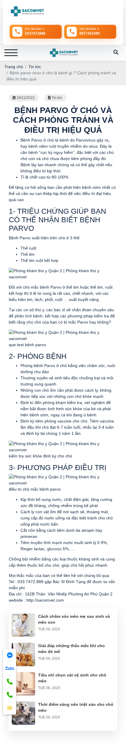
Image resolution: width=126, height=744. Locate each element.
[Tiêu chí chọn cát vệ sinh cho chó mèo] (23, 675)
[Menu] (11, 52)
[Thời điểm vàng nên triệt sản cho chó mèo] (23, 704)
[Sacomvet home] (27, 11)
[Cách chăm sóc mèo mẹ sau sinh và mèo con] (23, 616)
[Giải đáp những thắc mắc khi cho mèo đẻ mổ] (23, 645)
